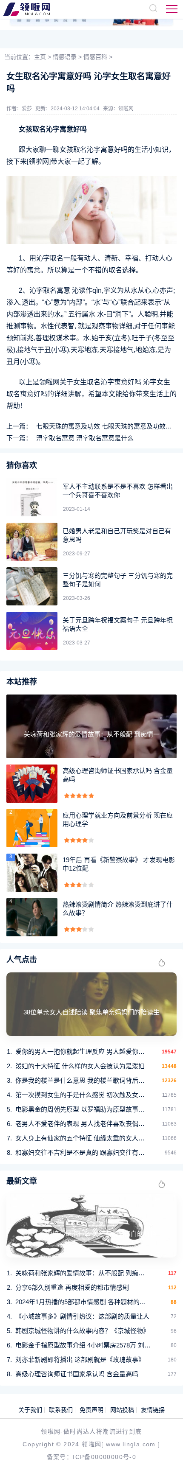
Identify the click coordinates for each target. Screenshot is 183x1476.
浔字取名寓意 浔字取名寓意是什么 (85, 438)
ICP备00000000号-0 (104, 1457)
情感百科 (95, 56)
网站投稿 (122, 1410)
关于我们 (30, 1410)
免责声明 (91, 1410)
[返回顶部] (164, 1457)
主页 (40, 56)
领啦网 (126, 109)
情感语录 (65, 56)
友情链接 (153, 1410)
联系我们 (61, 1410)
